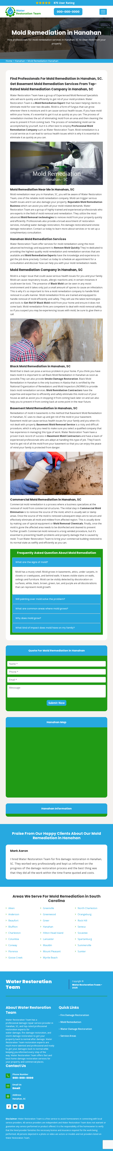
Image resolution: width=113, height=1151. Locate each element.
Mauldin (47, 945)
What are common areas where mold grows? (41, 608)
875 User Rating (64, 3)
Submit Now (56, 703)
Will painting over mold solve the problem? (40, 599)
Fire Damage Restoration (74, 1015)
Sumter (82, 951)
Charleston (14, 932)
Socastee (83, 932)
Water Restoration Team (29, 984)
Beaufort (13, 920)
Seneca (81, 926)
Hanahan (20, 61)
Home (9, 61)
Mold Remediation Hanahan (43, 61)
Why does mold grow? (28, 618)
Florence (13, 951)
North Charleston (87, 908)
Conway (12, 945)
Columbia (13, 939)
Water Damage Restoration (76, 1029)
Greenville (48, 908)
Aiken (11, 908)
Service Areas (68, 1035)
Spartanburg (85, 939)
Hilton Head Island (53, 932)
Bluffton (13, 926)
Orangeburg (85, 914)
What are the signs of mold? (31, 562)
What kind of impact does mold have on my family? (45, 627)
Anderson (13, 914)
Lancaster (48, 939)
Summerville (84, 945)
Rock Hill (82, 920)
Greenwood (49, 914)
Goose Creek (15, 957)
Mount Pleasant (52, 951)
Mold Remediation (70, 1022)
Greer (46, 920)
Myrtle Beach (50, 957)
